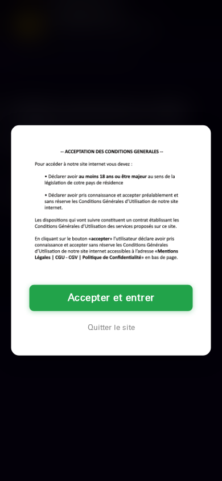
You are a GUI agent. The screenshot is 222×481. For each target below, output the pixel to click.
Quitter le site (111, 327)
